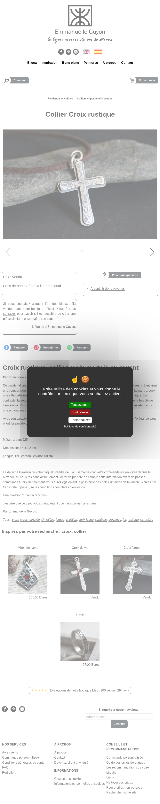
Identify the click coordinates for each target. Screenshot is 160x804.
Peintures (91, 62)
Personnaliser (80, 420)
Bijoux (32, 62)
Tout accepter (80, 404)
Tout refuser (80, 412)
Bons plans (70, 62)
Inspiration (49, 62)
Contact (127, 62)
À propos (109, 62)
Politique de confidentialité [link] (80, 426)
